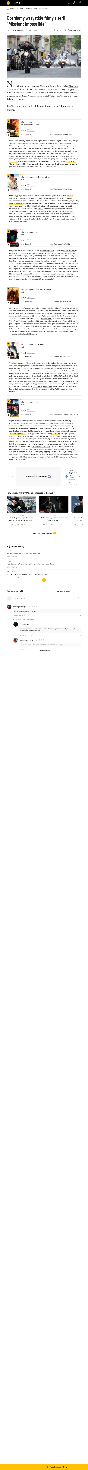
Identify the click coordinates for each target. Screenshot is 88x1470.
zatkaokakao (24, 624)
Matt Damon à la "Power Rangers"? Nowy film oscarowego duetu (30, 564)
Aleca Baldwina (33, 389)
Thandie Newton (15, 164)
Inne (8, 572)
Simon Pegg (37, 386)
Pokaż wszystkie (44, 650)
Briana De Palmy (69, 250)
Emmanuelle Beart (32, 269)
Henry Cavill (36, 376)
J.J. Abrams (56, 433)
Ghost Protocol (46, 318)
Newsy (13, 8)
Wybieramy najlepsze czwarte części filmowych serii (54, 519)
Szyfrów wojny (55, 141)
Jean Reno (22, 269)
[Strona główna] (8, 8)
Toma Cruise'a (53, 92)
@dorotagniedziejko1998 (28, 629)
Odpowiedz (17, 615)
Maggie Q (46, 452)
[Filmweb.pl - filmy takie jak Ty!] (13, 3)
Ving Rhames (47, 386)
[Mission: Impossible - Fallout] (13, 350)
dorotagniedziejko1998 (21, 607)
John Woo (29, 141)
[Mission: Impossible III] (13, 408)
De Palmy (72, 271)
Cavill (65, 384)
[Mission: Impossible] (13, 238)
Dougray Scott (71, 161)
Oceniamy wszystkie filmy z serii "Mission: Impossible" (38, 8)
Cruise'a (26, 266)
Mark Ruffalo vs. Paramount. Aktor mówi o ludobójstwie (27, 574)
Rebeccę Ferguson (16, 203)
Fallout (40, 208)
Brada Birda (21, 311)
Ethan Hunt (73, 86)
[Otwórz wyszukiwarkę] (69, 3)
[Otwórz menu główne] (79, 3)
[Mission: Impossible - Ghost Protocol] (13, 295)
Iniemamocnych (51, 311)
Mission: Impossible (28, 89)
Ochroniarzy (67, 141)
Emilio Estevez (51, 269)
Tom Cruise (13, 161)
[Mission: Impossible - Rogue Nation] (13, 183)
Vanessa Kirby (73, 384)
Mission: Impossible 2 (29, 122)
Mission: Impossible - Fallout (32, 344)
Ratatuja (65, 311)
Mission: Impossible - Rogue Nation (35, 177)
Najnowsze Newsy (15, 546)
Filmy (21, 8)
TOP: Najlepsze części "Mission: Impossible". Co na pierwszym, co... (21, 519)
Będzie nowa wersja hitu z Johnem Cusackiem (23, 553)
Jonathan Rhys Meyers (59, 452)
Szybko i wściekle (39, 423)
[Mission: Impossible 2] (13, 128)
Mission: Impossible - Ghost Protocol (35, 289)
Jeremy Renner (66, 326)
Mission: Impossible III (29, 402)
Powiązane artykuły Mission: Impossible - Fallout (30, 493)
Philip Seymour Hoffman (41, 446)
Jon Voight (14, 269)
